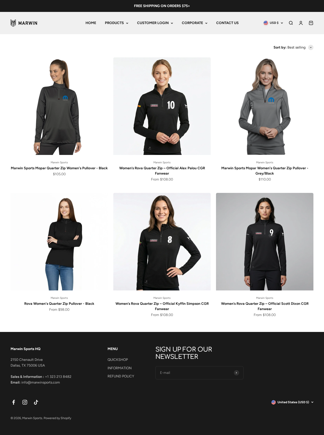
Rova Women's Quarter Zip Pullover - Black (59, 303)
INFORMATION (120, 368)
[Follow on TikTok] (36, 402)
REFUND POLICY (121, 376)
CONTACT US (227, 23)
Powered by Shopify (57, 418)
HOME (91, 23)
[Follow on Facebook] (14, 402)
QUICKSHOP (118, 360)
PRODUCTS (114, 23)
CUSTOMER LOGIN (153, 23)
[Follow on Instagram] (25, 402)
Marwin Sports (59, 162)
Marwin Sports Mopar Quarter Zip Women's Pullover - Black (59, 168)
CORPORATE (192, 23)
